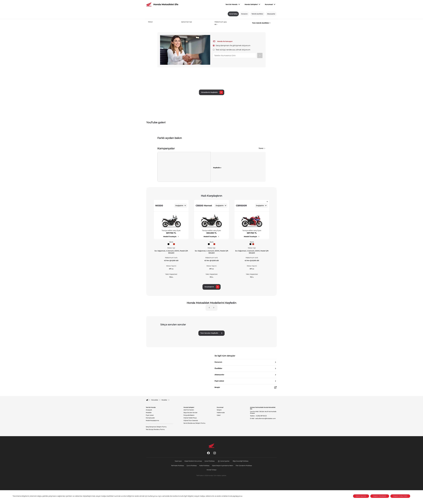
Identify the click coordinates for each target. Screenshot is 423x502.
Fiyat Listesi (150, 415)
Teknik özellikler (257, 14)
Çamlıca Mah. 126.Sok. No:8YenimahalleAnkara (263, 412)
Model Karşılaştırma (152, 420)
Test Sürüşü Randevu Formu (155, 429)
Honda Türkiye (211, 470)
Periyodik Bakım (189, 415)
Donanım (244, 14)
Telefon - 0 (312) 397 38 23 (258, 416)
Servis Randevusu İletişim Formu (194, 423)
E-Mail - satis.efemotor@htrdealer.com (263, 418)
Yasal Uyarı (178, 461)
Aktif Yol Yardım (189, 410)
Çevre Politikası (192, 465)
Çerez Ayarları (224, 461)
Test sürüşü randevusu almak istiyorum (233, 50)
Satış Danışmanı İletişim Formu (156, 427)
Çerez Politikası (210, 461)
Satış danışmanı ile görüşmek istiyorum (233, 45)
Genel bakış (233, 14)
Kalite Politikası (204, 465)
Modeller (149, 412)
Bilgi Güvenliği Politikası (240, 461)
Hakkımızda (221, 412)
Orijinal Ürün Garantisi (191, 420)
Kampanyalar (150, 418)
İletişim (219, 410)
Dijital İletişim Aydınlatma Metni (222, 465)
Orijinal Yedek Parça (190, 418)
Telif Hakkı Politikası (177, 465)
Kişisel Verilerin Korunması (193, 461)
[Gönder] (260, 55)
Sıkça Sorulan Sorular (190, 412)
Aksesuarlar (271, 14)
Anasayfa (149, 410)
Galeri (219, 415)
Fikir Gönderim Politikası (244, 465)
